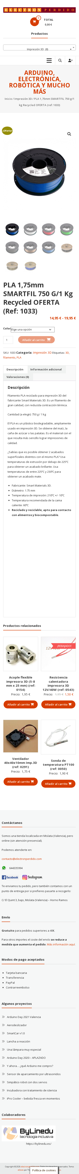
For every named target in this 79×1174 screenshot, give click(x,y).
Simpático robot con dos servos (27, 1082)
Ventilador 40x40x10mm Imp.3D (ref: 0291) (20, 763)
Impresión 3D (23, 99)
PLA (19, 357)
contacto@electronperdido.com (22, 859)
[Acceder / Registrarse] (70, 60)
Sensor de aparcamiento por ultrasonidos (34, 1074)
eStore (21, 1170)
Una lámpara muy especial (24, 1049)
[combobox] (39, 47)
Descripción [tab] (15, 369)
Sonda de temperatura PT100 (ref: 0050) (58, 764)
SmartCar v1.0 (16, 1033)
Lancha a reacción (18, 1041)
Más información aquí (61, 944)
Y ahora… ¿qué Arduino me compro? (30, 1066)
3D (67, 353)
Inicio (8, 99)
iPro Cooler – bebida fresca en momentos (33, 1098)
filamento (9, 357)
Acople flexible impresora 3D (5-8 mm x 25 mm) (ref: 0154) (20, 683)
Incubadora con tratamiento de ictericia (32, 1090)
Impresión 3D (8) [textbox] (49, 49)
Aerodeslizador (17, 1025)
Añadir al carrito (33, 340)
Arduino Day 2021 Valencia (24, 1017)
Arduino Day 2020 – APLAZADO (26, 1058)
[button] (69, 134)
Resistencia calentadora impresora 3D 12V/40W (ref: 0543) (58, 683)
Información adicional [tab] (46, 369)
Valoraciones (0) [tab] (18, 377)
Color (7, 328)
